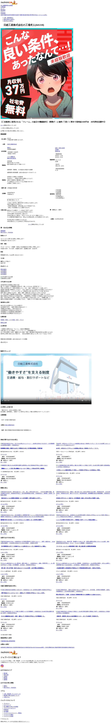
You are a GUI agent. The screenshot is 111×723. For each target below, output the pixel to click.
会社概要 (6, 711)
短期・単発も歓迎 (60, 148)
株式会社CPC (22, 647)
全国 (2, 15)
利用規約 (6, 709)
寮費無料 (3, 230)
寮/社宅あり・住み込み (7, 232)
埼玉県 (17, 15)
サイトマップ (7, 705)
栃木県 (9, 15)
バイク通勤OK (11, 156)
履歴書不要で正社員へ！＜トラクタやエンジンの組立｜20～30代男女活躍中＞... (22, 519)
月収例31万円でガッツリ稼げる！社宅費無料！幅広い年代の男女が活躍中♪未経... (78, 498)
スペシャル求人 (43, 15)
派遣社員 (57, 151)
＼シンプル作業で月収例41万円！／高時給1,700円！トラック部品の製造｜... (76, 519)
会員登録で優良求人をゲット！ (21, 721)
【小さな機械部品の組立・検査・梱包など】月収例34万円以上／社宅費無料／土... (23, 616)
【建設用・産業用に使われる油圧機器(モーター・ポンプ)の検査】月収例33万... (77, 616)
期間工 (5, 686)
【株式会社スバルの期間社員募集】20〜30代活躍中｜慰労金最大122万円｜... (21, 498)
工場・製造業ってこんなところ (12, 694)
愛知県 (5, 678)
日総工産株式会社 (12, 144)
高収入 (9, 147)
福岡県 (5, 679)
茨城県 (5, 15)
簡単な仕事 (4, 322)
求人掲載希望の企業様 (7, 5)
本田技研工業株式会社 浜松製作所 (10, 647)
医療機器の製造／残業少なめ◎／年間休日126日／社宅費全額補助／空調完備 (21, 448)
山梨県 (9, 641)
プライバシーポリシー (10, 708)
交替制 (57, 149)
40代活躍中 (4, 274)
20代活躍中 (4, 271)
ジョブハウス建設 (8, 714)
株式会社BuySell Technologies (34, 647)
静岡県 (13, 641)
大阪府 (5, 676)
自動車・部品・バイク (7, 319)
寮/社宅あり (35, 15)
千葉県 (21, 15)
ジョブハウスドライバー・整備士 (13, 713)
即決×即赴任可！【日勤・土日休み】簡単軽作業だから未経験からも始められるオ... (78, 594)
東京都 (25, 15)
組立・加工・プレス (18, 319)
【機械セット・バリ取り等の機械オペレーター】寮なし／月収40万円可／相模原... (23, 468)
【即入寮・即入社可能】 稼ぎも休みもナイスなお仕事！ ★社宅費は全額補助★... (22, 568)
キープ (2, 125)
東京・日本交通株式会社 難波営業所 (51, 647)
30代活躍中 (4, 272)
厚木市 (14, 158)
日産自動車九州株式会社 (67, 647)
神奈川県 (29, 15)
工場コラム (7, 697)
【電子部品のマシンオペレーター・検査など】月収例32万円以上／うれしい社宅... (23, 593)
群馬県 (13, 15)
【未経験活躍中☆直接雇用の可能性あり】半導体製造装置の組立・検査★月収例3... (78, 568)
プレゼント (7, 703)
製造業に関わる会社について (11, 695)
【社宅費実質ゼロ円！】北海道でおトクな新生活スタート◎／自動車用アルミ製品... (23, 546)
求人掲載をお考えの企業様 (11, 706)
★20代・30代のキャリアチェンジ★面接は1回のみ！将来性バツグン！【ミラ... (77, 448)
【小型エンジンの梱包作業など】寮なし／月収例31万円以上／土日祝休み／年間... (78, 470)
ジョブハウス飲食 (8, 716)
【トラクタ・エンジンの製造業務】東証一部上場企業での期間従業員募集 (76, 546)
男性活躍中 (4, 269)
